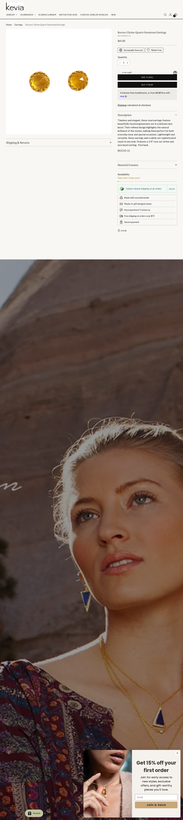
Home (9, 24)
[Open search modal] (165, 14)
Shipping (122, 105)
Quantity (122, 57)
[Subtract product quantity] (120, 62)
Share (124, 231)
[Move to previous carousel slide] (169, 251)
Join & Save (156, 805)
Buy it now (147, 85)
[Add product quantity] (127, 62)
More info (172, 188)
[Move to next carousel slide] (175, 251)
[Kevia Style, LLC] (15, 6)
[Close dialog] (177, 753)
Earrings (19, 24)
